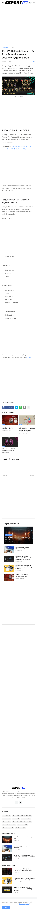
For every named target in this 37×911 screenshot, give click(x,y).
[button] (2, 2)
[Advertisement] (18, 26)
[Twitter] (16, 407)
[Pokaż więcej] (28, 407)
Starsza (32, 475)
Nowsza (5, 475)
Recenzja (6, 822)
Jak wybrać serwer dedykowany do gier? (24, 837)
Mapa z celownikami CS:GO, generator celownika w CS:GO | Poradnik (23, 888)
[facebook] (16, 802)
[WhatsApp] (20, 407)
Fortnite (27, 822)
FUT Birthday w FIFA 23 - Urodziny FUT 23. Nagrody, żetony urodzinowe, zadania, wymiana (27, 429)
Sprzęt (16, 819)
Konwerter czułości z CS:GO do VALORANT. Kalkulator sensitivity (23, 869)
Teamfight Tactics (9, 825)
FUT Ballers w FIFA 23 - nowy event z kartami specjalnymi (9, 450)
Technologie (22, 825)
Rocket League (8, 828)
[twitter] (20, 802)
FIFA (13, 47)
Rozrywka (26, 819)
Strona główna (6, 47)
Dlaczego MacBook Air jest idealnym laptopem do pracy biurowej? (23, 567)
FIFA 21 (11, 402)
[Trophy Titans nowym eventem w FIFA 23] (9, 577)
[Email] (24, 407)
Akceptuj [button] (6, 908)
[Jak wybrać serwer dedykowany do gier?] (7, 839)
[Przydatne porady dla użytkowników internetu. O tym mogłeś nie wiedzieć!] (9, 559)
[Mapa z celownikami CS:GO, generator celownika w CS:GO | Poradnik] (7, 889)
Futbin (28, 357)
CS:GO (6, 816)
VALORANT (26, 816)
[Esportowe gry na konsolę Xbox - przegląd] (9, 549)
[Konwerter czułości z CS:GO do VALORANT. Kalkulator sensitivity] (7, 871)
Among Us (17, 822)
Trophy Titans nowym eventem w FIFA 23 (8, 427)
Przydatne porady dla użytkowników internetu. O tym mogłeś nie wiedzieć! (23, 558)
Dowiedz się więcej (24, 904)
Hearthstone (20, 828)
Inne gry (6, 819)
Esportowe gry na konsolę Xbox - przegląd (23, 548)
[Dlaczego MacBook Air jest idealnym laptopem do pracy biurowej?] (9, 568)
